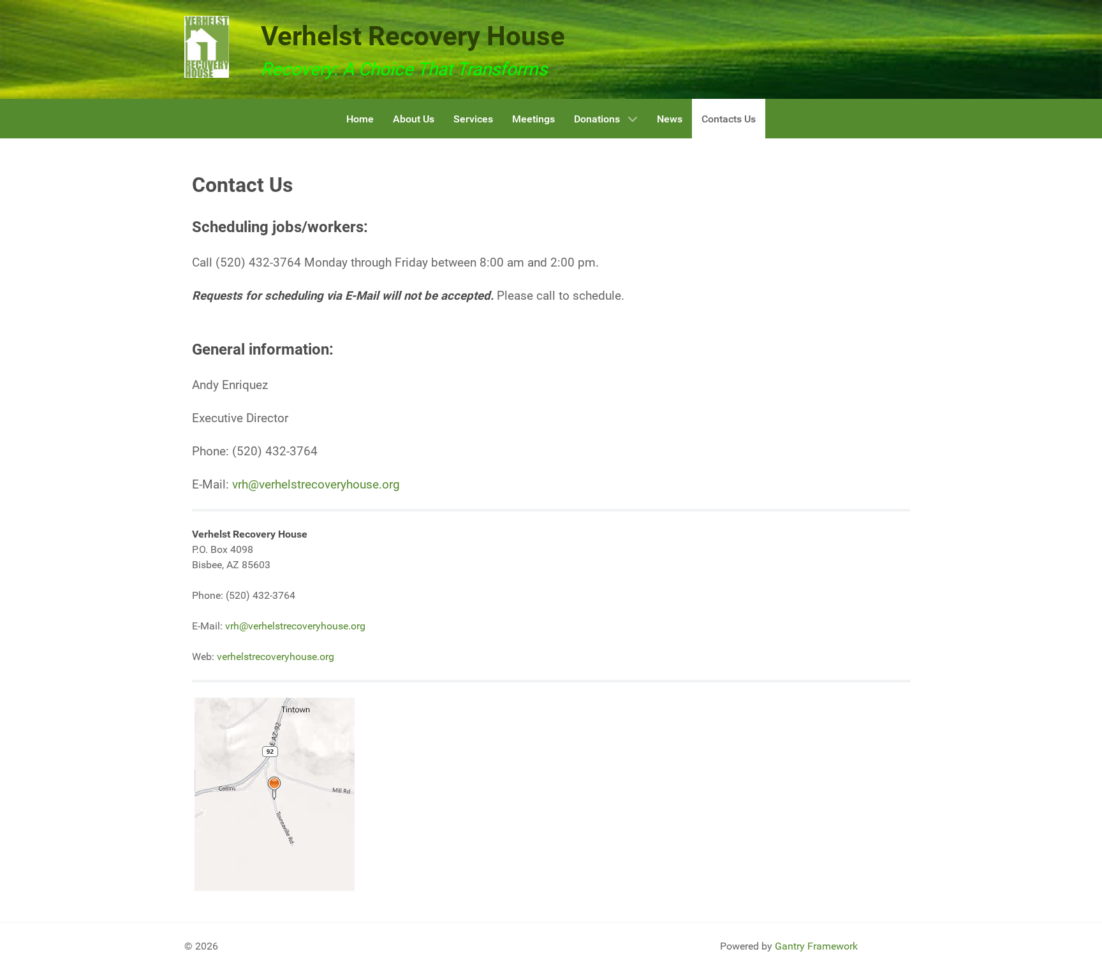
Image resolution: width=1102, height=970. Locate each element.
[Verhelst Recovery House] (206, 47)
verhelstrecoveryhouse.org (275, 656)
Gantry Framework (816, 946)
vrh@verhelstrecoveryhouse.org (316, 485)
